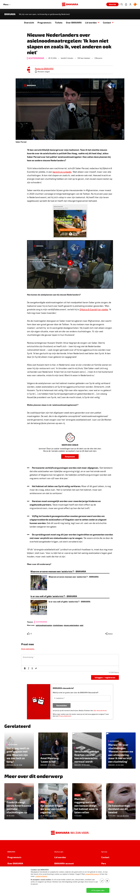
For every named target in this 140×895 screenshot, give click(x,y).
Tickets (58, 22)
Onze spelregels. (28, 649)
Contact (107, 22)
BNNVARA (9, 14)
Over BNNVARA (74, 22)
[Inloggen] (130, 4)
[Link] (36, 668)
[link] (30, 70)
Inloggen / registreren (105, 677)
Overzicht (29, 22)
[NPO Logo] (135, 4)
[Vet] (25, 668)
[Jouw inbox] (126, 4)
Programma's (44, 22)
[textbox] (70, 660)
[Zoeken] (121, 4)
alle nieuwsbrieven (100, 710)
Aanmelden (61, 705)
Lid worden (91, 22)
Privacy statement (65, 716)
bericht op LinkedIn (62, 171)
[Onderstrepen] (32, 668)
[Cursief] (28, 668)
